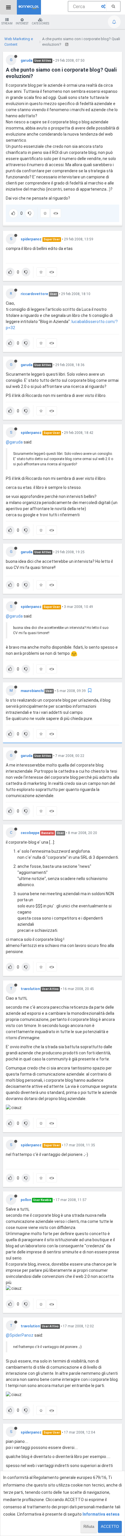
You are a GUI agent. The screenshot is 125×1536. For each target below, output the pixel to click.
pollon (26, 1200)
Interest (22, 23)
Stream (6, 23)
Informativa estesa (101, 1514)
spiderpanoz (31, 239)
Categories (40, 23)
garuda (26, 60)
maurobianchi (32, 691)
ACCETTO (110, 1526)
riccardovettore (34, 294)
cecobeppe (30, 833)
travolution (30, 989)
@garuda (14, 442)
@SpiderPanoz (19, 1335)
